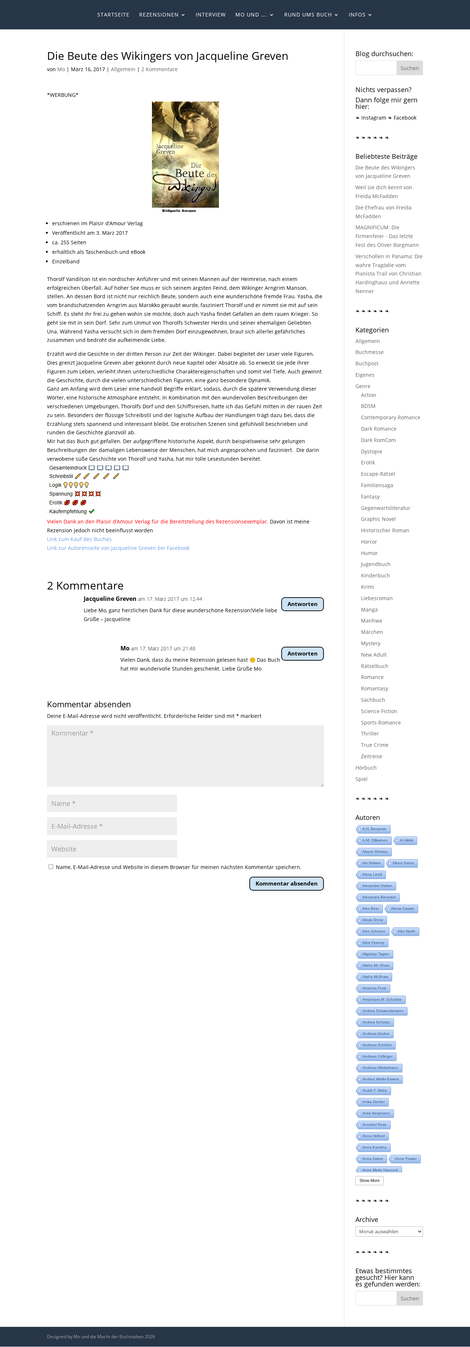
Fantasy (370, 496)
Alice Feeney (373, 943)
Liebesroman (377, 598)
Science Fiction (379, 711)
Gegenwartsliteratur (386, 507)
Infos (357, 15)
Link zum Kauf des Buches (79, 539)
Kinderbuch (375, 575)
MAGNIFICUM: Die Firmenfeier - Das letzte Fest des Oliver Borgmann (387, 236)
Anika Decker (373, 1102)
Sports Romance (381, 722)
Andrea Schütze (376, 1022)
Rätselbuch (374, 665)
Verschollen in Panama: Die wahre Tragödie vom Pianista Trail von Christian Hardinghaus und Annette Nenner (389, 274)
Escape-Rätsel (378, 473)
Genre (362, 386)
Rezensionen (159, 15)
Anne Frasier (406, 1159)
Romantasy (374, 688)
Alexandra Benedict (379, 897)
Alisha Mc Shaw (375, 965)
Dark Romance (379, 428)
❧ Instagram (370, 117)
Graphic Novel (378, 518)
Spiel (361, 778)
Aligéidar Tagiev (375, 954)
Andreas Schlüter (377, 1045)
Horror (369, 541)
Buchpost (367, 363)
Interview (211, 15)
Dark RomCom (378, 440)
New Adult (374, 654)
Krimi (367, 586)
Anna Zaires (372, 1159)
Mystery (370, 643)
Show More (369, 1180)
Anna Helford (373, 1136)
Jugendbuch (376, 564)
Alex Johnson (374, 931)
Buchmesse (369, 351)
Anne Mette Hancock (380, 1170)
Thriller (370, 733)
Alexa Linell (372, 874)
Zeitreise (371, 756)
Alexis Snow (372, 920)
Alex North (406, 931)
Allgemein (123, 69)
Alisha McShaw (375, 977)
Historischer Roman (385, 530)
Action (368, 394)
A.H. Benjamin (374, 829)
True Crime (374, 744)
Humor (369, 553)
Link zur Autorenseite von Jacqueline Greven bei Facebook (118, 547)
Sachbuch (373, 699)
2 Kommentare (159, 69)
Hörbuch (366, 767)
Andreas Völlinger (377, 1056)
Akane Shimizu (375, 852)
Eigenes (365, 374)
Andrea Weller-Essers (380, 1079)
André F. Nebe (374, 1090)
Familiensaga (377, 485)
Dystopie (371, 451)
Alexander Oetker (377, 886)
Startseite (113, 15)
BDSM (368, 405)
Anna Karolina (374, 1147)
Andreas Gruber (376, 1034)
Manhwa (371, 620)
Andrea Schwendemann (383, 1011)
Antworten (303, 603)
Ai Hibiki (406, 840)
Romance (372, 677)
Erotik (368, 462)
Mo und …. (251, 15)
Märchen (372, 631)
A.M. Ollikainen (375, 840)
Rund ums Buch (308, 15)
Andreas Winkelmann (380, 1068)
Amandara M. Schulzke (382, 999)
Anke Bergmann (376, 1113)
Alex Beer (370, 908)
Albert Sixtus (403, 863)
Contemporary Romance (390, 417)
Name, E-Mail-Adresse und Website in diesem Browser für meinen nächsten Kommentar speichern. (178, 867)
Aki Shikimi (371, 863)
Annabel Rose (374, 1124)
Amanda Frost (374, 988)
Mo (61, 69)
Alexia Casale (402, 908)
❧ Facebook (402, 117)
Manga (369, 609)
